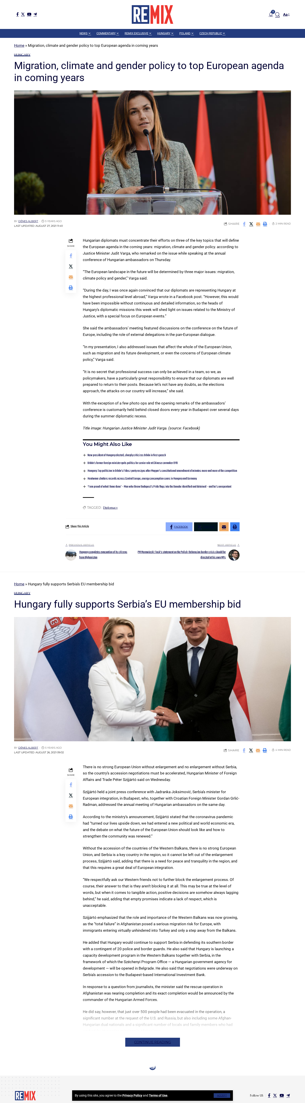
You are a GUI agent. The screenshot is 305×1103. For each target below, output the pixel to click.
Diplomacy (110, 508)
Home (19, 45)
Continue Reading (152, 1042)
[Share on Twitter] (251, 223)
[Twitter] (23, 14)
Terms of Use (158, 1095)
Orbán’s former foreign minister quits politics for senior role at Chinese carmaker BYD (133, 463)
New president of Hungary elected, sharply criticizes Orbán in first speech (127, 455)
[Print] (265, 223)
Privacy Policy (132, 1095)
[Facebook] (17, 14)
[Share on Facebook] (244, 223)
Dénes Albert (28, 221)
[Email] (258, 223)
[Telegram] (35, 14)
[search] (277, 14)
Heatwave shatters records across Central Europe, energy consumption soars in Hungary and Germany (142, 478)
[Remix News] (152, 14)
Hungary (22, 54)
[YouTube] (29, 14)
